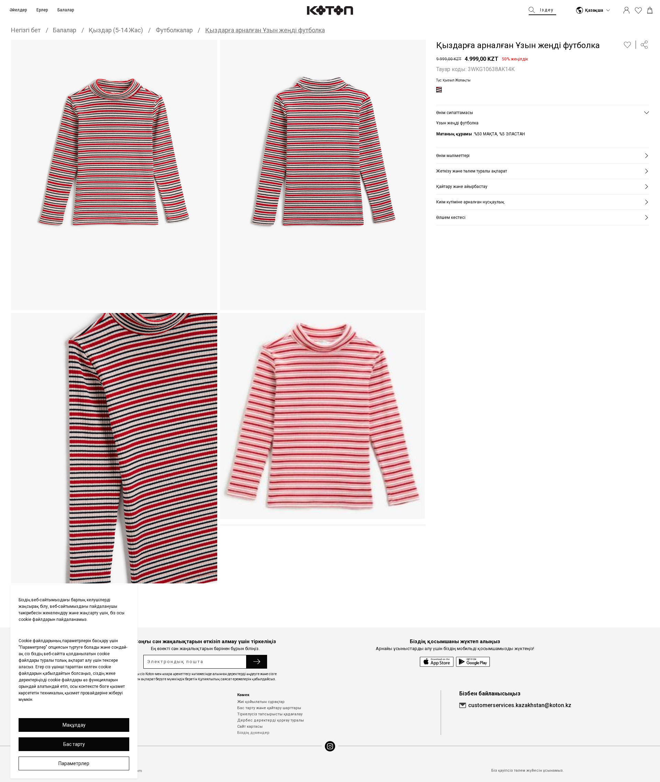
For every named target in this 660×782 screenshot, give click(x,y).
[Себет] (649, 10)
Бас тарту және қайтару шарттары (269, 708)
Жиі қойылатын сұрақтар (261, 702)
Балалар (64, 30)
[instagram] (330, 746)
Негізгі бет (26, 30)
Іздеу (547, 10)
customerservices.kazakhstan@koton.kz (519, 705)
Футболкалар (174, 30)
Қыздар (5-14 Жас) (116, 30)
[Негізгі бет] (330, 10)
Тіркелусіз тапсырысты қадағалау (269, 714)
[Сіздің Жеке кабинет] (626, 10)
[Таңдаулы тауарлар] (638, 10)
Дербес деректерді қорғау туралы (270, 720)
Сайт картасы (250, 726)
